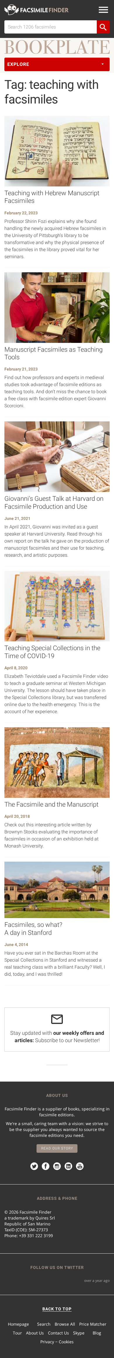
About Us (35, 1333)
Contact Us (58, 1333)
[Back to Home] (36, 9)
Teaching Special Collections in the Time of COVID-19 (52, 651)
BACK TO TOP (57, 1309)
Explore (18, 64)
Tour (17, 1333)
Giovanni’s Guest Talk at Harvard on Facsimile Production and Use (53, 502)
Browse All (65, 1324)
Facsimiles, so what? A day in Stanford (33, 928)
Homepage (18, 1324)
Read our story (57, 1148)
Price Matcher (92, 1324)
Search (44, 1324)
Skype (78, 1333)
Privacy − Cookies (57, 1341)
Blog (97, 1333)
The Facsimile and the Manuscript (51, 804)
